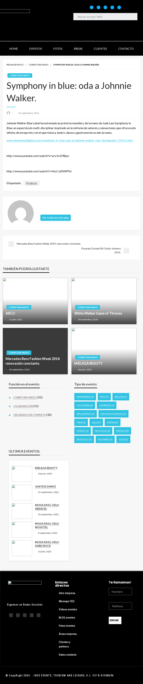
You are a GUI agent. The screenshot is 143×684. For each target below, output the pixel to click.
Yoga (123, 439)
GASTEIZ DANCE (45, 486)
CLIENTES (100, 48)
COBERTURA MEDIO (38, 64)
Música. (83, 430)
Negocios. (102, 430)
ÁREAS (78, 48)
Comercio (106, 405)
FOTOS (57, 48)
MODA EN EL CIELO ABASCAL (47, 506)
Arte (104, 396)
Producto (31, 183)
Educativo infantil (113, 413)
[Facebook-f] (98, 7)
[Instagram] (91, 7)
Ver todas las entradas (55, 217)
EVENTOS (35, 48)
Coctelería (85, 405)
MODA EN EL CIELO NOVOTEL (47, 525)
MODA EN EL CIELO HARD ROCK (47, 543)
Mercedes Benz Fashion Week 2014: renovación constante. (33, 361)
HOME (13, 48)
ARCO (10, 313)
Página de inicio (15, 64)
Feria (81, 422)
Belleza (121, 396)
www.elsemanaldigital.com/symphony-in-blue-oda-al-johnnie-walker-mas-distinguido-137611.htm (70, 140)
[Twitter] (112, 7)
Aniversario (85, 396)
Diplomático (86, 413)
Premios (122, 430)
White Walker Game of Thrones (98, 313)
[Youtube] (105, 7)
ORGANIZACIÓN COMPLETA (29, 414)
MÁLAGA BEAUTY (88, 363)
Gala (96, 422)
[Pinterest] (119, 7)
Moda (112, 422)
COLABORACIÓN (23, 406)
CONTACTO (126, 48)
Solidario (105, 439)
